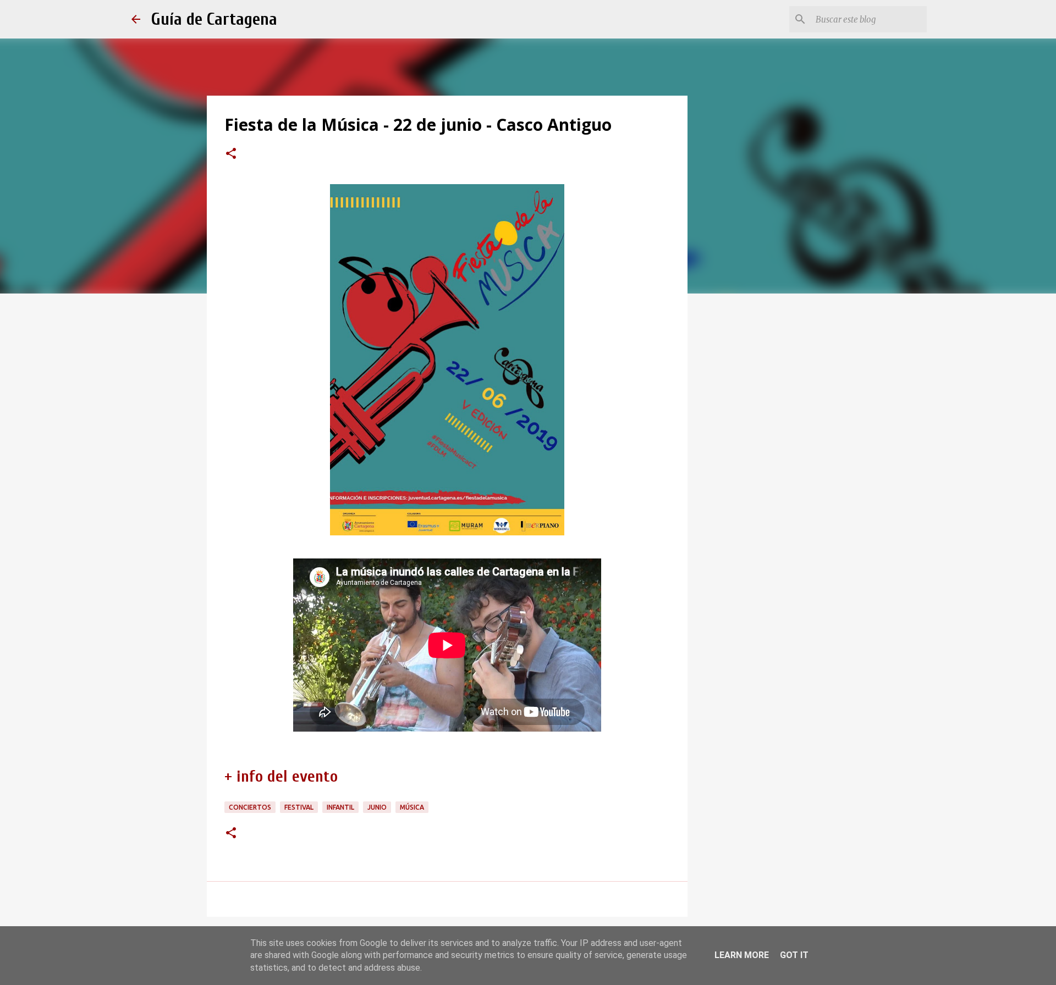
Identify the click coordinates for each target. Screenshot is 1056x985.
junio (377, 807)
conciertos (250, 807)
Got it (794, 955)
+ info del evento (281, 776)
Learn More (741, 955)
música (412, 807)
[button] (231, 154)
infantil (340, 807)
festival (299, 807)
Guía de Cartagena (214, 19)
